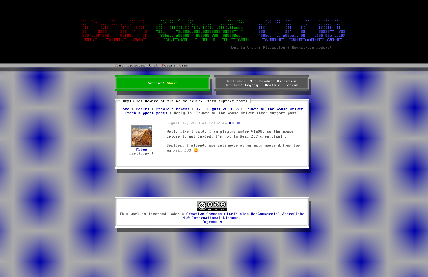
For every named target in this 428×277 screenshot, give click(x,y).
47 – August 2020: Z (217, 109)
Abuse (172, 83)
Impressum (212, 222)
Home (125, 109)
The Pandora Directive (273, 81)
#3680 (234, 123)
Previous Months (173, 109)
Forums (143, 109)
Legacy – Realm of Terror (271, 85)
